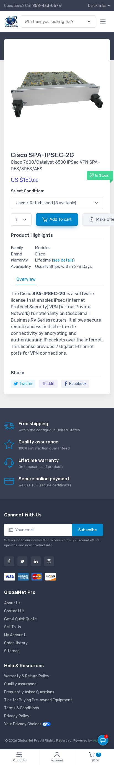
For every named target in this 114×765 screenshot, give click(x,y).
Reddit (49, 383)
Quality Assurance (20, 684)
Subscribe (87, 529)
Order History (16, 643)
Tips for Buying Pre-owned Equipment (38, 700)
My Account (14, 635)
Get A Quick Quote (20, 619)
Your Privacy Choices (23, 724)
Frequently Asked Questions (29, 692)
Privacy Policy (16, 716)
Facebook (78, 383)
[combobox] (55, 21)
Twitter (26, 383)
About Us (12, 603)
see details (63, 260)
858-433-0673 (46, 5)
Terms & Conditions (21, 708)
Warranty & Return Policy (26, 676)
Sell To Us (12, 627)
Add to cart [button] (61, 219)
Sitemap (12, 651)
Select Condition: (27, 191)
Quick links (97, 5)
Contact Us (14, 611)
